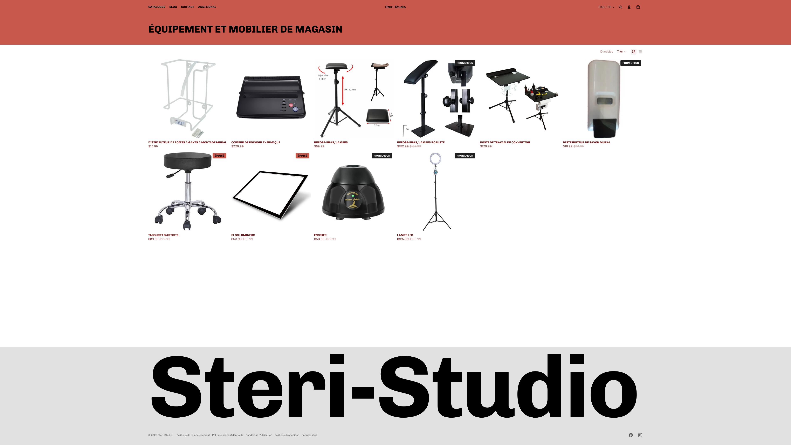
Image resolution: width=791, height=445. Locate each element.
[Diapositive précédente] (320, 98)
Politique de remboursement (193, 435)
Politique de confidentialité (227, 435)
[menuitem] (156, 7)
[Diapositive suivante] (387, 98)
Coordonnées (309, 435)
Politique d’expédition (287, 435)
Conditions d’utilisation (259, 435)
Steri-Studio (165, 435)
